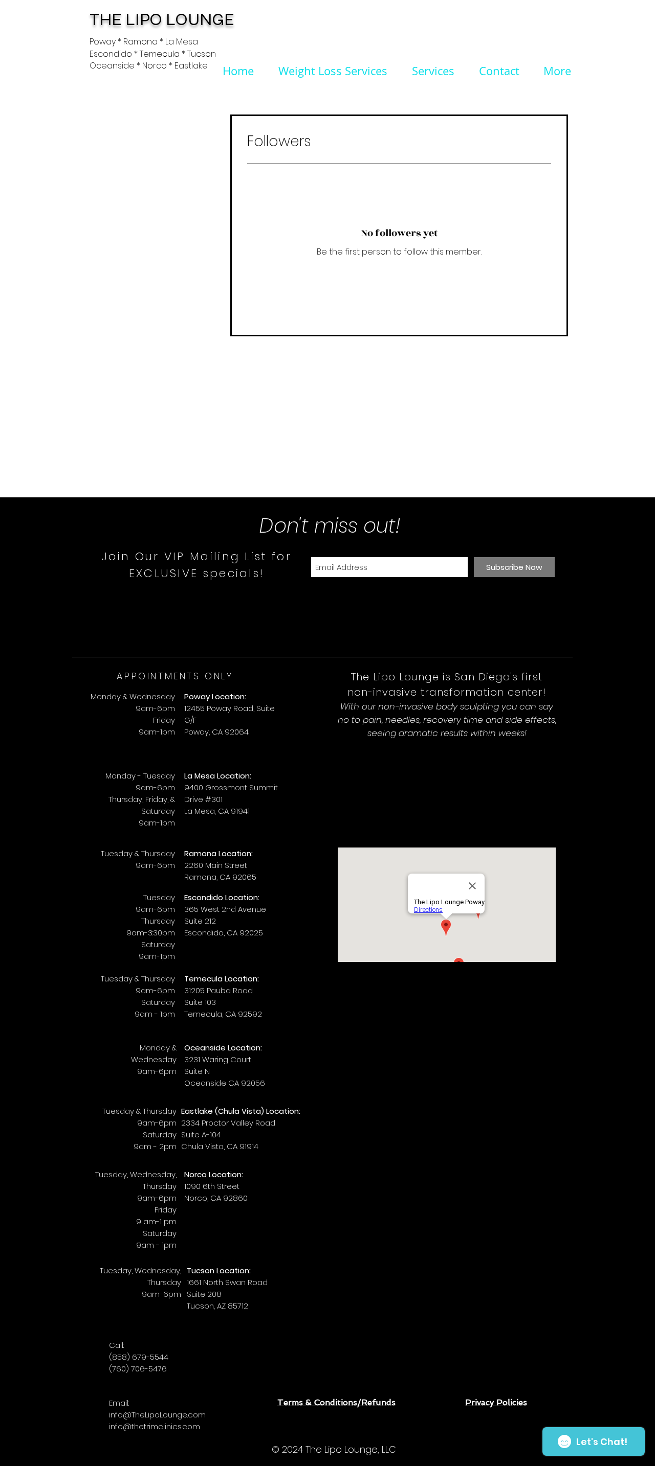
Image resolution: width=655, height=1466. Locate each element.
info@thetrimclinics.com (154, 1426)
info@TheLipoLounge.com (157, 1414)
